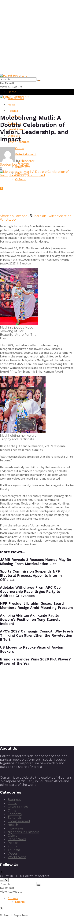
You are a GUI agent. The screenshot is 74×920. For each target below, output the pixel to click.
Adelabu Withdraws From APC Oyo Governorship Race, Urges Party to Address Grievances (30, 591)
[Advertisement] (37, 37)
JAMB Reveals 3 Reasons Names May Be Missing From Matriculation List (35, 562)
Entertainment (19, 821)
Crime (12, 810)
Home (12, 92)
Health (13, 825)
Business (14, 799)
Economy (15, 814)
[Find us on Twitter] (1, 188)
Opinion (20, 179)
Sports (12, 846)
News (12, 104)
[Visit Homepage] (13, 75)
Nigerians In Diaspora (23, 832)
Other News (17, 839)
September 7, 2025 (14, 164)
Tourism (14, 850)
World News (17, 857)
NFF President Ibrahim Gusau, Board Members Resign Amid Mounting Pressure (36, 605)
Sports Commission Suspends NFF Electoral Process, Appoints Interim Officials (31, 575)
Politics (13, 110)
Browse (13, 898)
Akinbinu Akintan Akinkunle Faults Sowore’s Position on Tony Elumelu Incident (30, 619)
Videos (12, 853)
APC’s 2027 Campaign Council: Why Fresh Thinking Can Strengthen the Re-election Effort (36, 635)
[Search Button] (38, 80)
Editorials (14, 817)
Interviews (22, 167)
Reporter (27, 161)
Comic (12, 803)
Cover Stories (18, 807)
